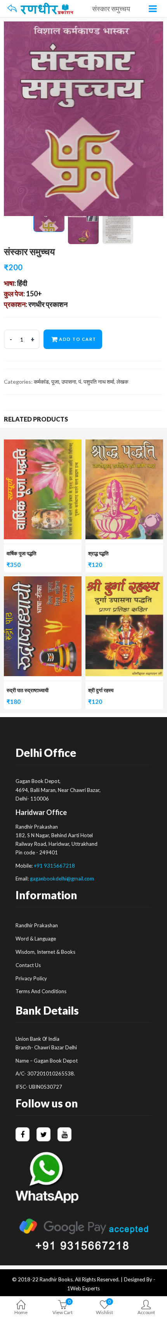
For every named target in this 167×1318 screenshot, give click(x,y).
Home (21, 1312)
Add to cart (77, 339)
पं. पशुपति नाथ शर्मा (96, 381)
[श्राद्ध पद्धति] (124, 444)
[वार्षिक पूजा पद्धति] (43, 444)
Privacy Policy (31, 978)
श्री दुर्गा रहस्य (100, 690)
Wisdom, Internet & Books (45, 952)
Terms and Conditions (41, 991)
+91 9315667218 (54, 866)
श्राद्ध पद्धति (98, 553)
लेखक (122, 381)
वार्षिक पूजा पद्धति (21, 553)
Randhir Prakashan (37, 925)
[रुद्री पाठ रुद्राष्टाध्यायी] (43, 581)
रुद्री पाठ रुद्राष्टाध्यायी (28, 690)
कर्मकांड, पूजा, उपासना (55, 381)
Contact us (28, 965)
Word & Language (36, 938)
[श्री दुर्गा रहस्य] (124, 581)
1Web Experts (83, 1288)
